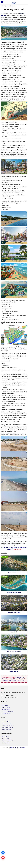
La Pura (22, 680)
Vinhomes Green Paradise (14, 592)
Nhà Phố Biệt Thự (11, 6)
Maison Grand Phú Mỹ (14, 680)
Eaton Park (19, 677)
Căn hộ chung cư (6, 707)
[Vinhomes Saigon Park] (14, 563)
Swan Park (14, 632)
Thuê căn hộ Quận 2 (6, 713)
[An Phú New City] (14, 662)
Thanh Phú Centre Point (14, 612)
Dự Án (5, 6)
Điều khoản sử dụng (21, 747)
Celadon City (9, 679)
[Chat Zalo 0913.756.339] (3, 852)
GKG (2, 6)
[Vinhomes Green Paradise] (14, 583)
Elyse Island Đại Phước (7, 727)
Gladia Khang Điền (6, 723)
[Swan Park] (14, 623)
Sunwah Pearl (5, 736)
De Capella (5, 680)
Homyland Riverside (19, 679)
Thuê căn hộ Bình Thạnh (7, 711)
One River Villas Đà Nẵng (14, 651)
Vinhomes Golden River (7, 738)
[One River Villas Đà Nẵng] (14, 642)
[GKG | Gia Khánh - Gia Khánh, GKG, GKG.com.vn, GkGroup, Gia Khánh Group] (14, 2)
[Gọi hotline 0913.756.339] (3, 857)
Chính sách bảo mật (14, 749)
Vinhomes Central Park (7, 740)
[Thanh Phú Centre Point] (14, 603)
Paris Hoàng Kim (6, 721)
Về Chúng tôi (5, 705)
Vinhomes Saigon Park (14, 572)
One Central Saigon (6, 729)
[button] (2, 2)
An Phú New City (14, 671)
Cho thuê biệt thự (6, 743)
